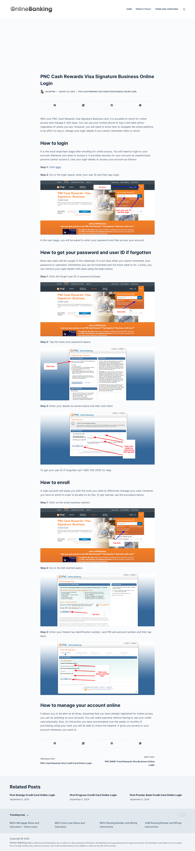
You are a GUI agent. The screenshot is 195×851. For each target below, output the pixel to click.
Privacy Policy (143, 9)
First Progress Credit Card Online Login (93, 795)
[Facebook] (55, 105)
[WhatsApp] (140, 105)
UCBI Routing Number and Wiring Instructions (163, 824)
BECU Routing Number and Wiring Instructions (118, 824)
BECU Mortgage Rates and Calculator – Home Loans (24, 824)
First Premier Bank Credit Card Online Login (156, 795)
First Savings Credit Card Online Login (32, 795)
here (58, 167)
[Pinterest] (112, 105)
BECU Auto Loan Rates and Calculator (70, 824)
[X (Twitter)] (83, 105)
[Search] (184, 9)
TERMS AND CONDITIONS (166, 9)
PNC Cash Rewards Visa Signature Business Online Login (107, 91)
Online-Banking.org (20, 842)
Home (129, 9)
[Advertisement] (97, 41)
